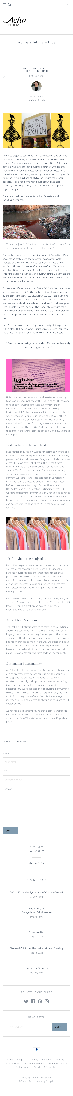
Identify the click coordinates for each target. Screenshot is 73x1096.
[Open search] (9, 4)
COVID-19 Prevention (45, 1067)
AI (27, 1059)
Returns (60, 1059)
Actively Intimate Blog (36, 42)
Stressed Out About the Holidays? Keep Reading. (36, 948)
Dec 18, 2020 (36, 76)
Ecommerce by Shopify (41, 1081)
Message (7, 789)
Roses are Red (36, 932)
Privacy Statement (35, 1063)
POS (21, 1081)
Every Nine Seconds (37, 968)
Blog (19, 1059)
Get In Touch (23, 1067)
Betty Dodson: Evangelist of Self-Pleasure (36, 910)
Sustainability (37, 850)
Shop (10, 1059)
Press (35, 1059)
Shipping (46, 1059)
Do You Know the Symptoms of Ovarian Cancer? (36, 892)
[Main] (4, 4)
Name (6, 753)
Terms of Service (58, 1063)
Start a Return (13, 1063)
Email (5, 771)
